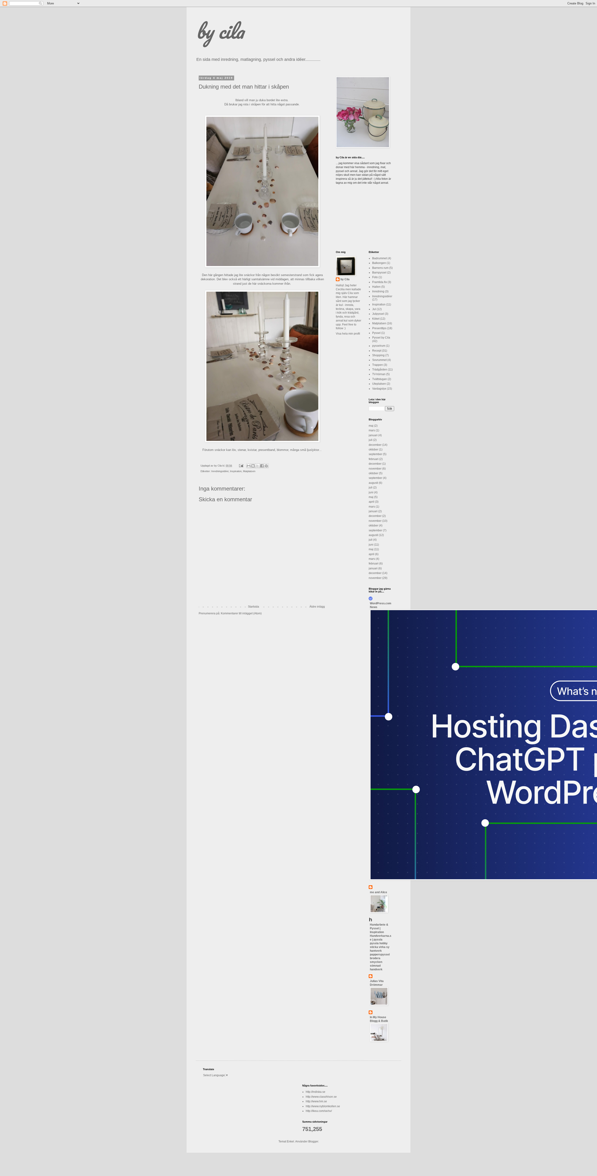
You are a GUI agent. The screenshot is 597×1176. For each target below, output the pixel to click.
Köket (375, 318)
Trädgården (379, 369)
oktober (373, 449)
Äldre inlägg (317, 606)
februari (373, 459)
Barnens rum (380, 268)
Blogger (313, 1141)
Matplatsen (249, 471)
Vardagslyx (379, 388)
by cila (220, 30)
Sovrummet (379, 360)
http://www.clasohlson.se (321, 1096)
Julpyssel (378, 313)
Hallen (376, 286)
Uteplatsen (379, 383)
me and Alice (378, 892)
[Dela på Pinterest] (266, 465)
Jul (374, 309)
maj (371, 425)
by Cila (345, 279)
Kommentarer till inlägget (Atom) (241, 613)
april (371, 501)
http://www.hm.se (316, 1101)
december (375, 444)
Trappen (377, 365)
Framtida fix (379, 282)
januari (373, 435)
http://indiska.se (315, 1091)
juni (371, 492)
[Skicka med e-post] (248, 465)
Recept (376, 350)
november (375, 468)
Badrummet (379, 258)
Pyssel (376, 333)
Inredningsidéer (220, 471)
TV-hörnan (378, 374)
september (375, 454)
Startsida (253, 606)
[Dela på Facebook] (262, 465)
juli (370, 440)
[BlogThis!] (253, 465)
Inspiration (236, 471)
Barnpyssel (379, 272)
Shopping (378, 355)
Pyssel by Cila (381, 337)
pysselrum (378, 345)
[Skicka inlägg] (241, 465)
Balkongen (379, 263)
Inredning (378, 291)
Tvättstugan (379, 379)
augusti (373, 482)
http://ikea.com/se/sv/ (319, 1111)
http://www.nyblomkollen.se (323, 1106)
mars (372, 430)
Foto (375, 277)
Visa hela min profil (348, 333)
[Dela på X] (257, 465)
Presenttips (379, 328)
